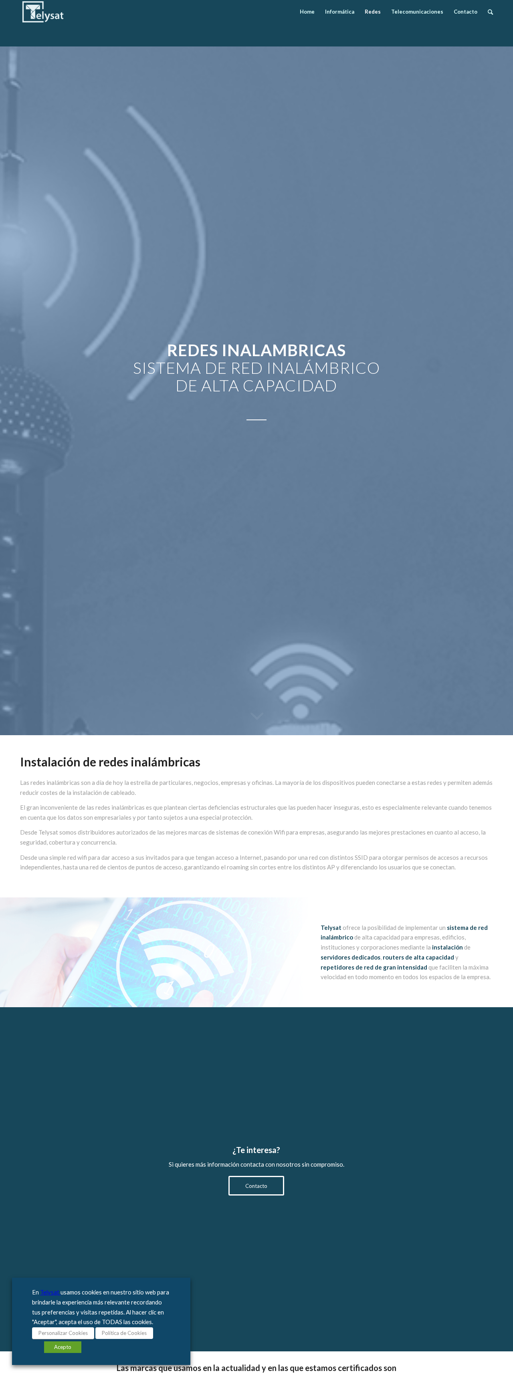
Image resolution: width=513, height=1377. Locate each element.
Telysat (50, 1292)
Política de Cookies (124, 1333)
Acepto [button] (62, 1347)
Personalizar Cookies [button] (63, 1333)
